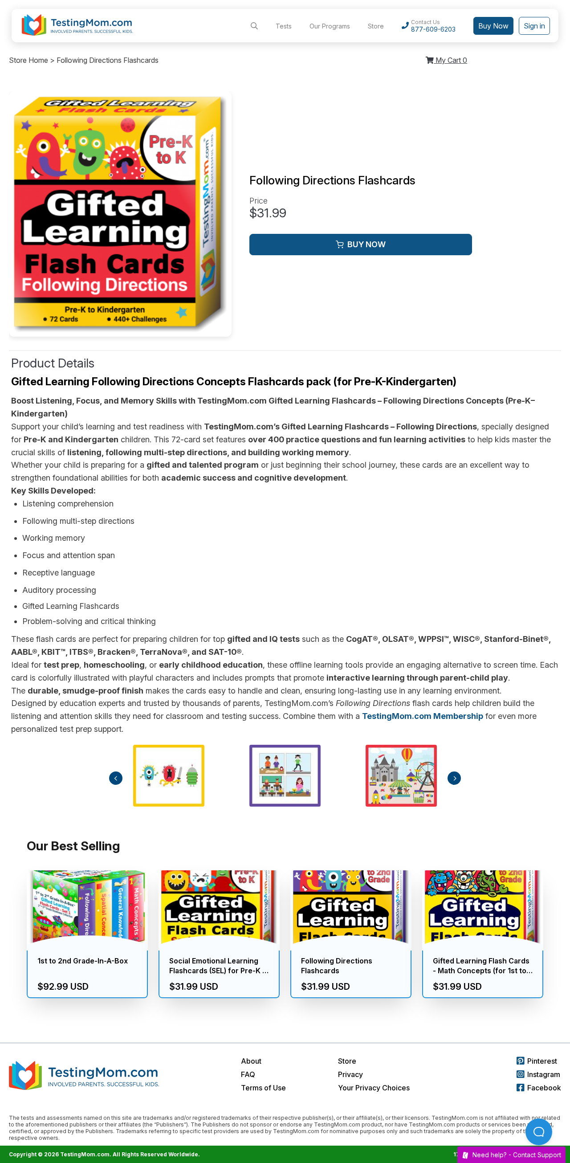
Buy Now (493, 25)
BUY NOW (366, 244)
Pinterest (542, 1061)
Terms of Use (263, 1087)
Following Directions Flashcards (336, 965)
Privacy (350, 1074)
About (251, 1061)
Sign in (534, 25)
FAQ (248, 1074)
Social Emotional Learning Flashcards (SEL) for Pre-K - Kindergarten (217, 966)
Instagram (543, 1074)
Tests (284, 26)
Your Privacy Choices (374, 1087)
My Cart (450, 60)
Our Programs (329, 26)
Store (376, 26)
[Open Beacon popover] (538, 1131)
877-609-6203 (433, 29)
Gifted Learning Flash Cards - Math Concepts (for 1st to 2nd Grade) (481, 966)
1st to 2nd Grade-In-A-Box (82, 960)
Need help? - (516, 1155)
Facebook (544, 1087)
